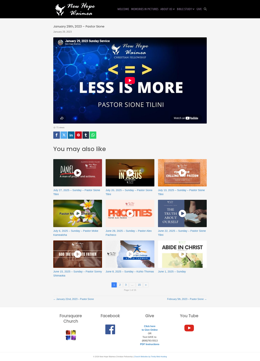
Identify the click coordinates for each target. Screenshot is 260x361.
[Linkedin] (71, 135)
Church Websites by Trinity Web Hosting (150, 357)
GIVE (199, 9)
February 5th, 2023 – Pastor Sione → (187, 299)
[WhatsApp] (93, 135)
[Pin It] (78, 135)
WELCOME (123, 9)
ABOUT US (166, 9)
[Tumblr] (85, 135)
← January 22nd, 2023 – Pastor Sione (73, 299)
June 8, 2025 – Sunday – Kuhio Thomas (130, 271)
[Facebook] (56, 135)
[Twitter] (63, 135)
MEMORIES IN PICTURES (144, 9)
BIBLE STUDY (184, 9)
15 (139, 285)
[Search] (205, 9)
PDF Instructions (149, 344)
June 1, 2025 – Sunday (172, 271)
